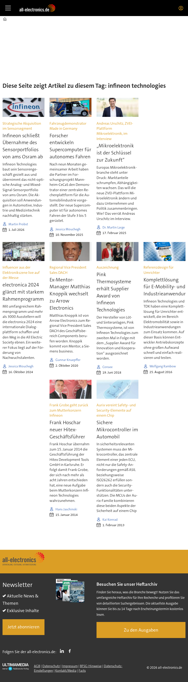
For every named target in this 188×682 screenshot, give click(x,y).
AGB (37, 666)
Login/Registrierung (182, 8)
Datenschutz (51, 666)
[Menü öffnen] (8, 8)
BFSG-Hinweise (91, 666)
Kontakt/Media (65, 670)
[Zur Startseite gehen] (37, 8)
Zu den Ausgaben (141, 630)
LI (63, 651)
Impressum (70, 666)
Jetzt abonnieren (23, 627)
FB (70, 651)
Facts (82, 670)
